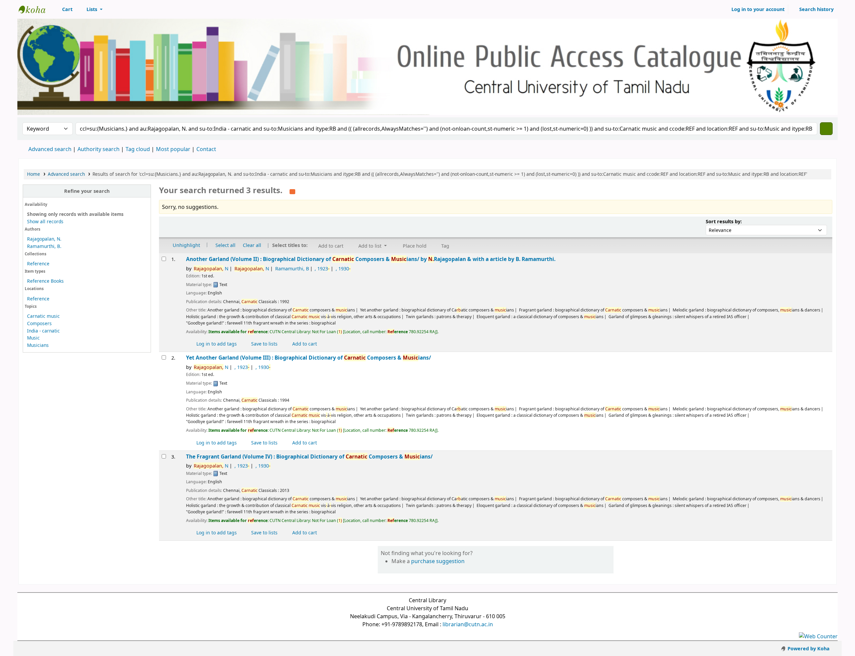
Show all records (45, 221)
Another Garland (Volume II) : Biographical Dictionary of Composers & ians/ (370, 259)
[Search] (826, 128)
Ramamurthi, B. (44, 246)
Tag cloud (138, 149)
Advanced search (49, 149)
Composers (39, 323)
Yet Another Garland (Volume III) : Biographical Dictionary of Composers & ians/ (308, 358)
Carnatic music (43, 316)
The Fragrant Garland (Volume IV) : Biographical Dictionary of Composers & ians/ (309, 456)
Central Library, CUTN (35, 9)
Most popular (173, 149)
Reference (38, 263)
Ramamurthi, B (292, 268)
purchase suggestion (438, 561)
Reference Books (45, 281)
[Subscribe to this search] (292, 190)
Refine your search (87, 191)
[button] (63, 9)
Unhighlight (185, 245)
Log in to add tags (216, 344)
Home (33, 174)
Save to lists (264, 344)
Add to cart (304, 344)
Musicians (38, 345)
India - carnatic (43, 330)
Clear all (252, 245)
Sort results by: (724, 221)
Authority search (98, 149)
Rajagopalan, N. (44, 239)
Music (33, 338)
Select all (225, 245)
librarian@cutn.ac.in (468, 624)
